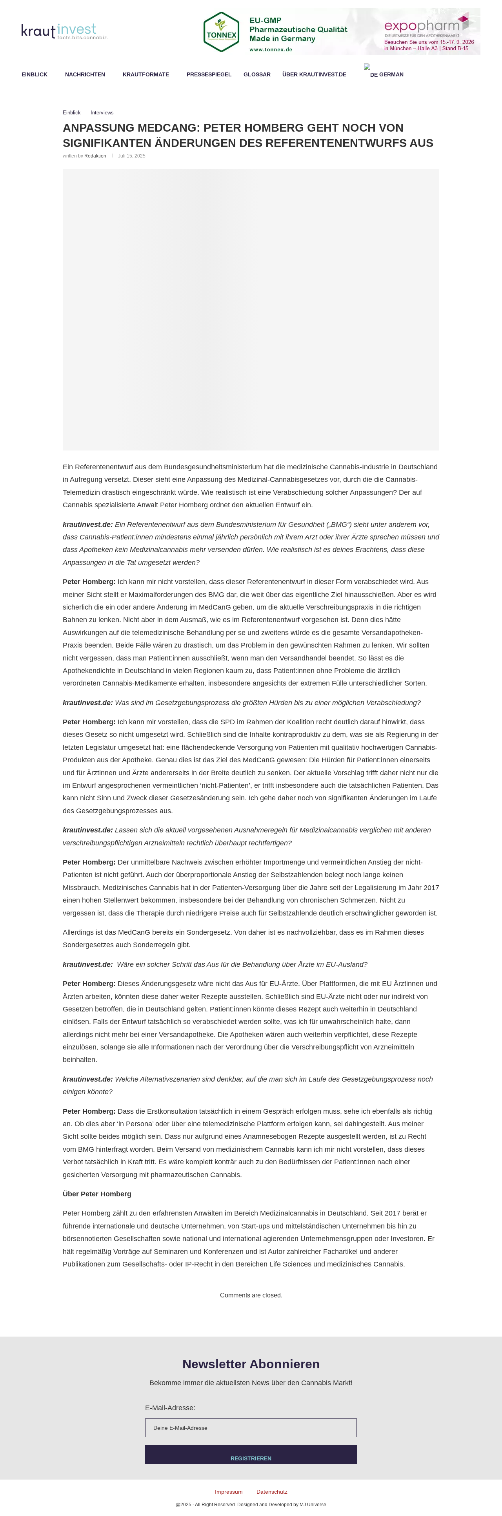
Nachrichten (85, 74)
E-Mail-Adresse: (170, 1408)
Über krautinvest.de (314, 74)
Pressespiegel (209, 74)
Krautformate (146, 74)
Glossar (257, 74)
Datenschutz (271, 1492)
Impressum (229, 1492)
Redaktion (95, 156)
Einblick (34, 74)
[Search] (476, 74)
